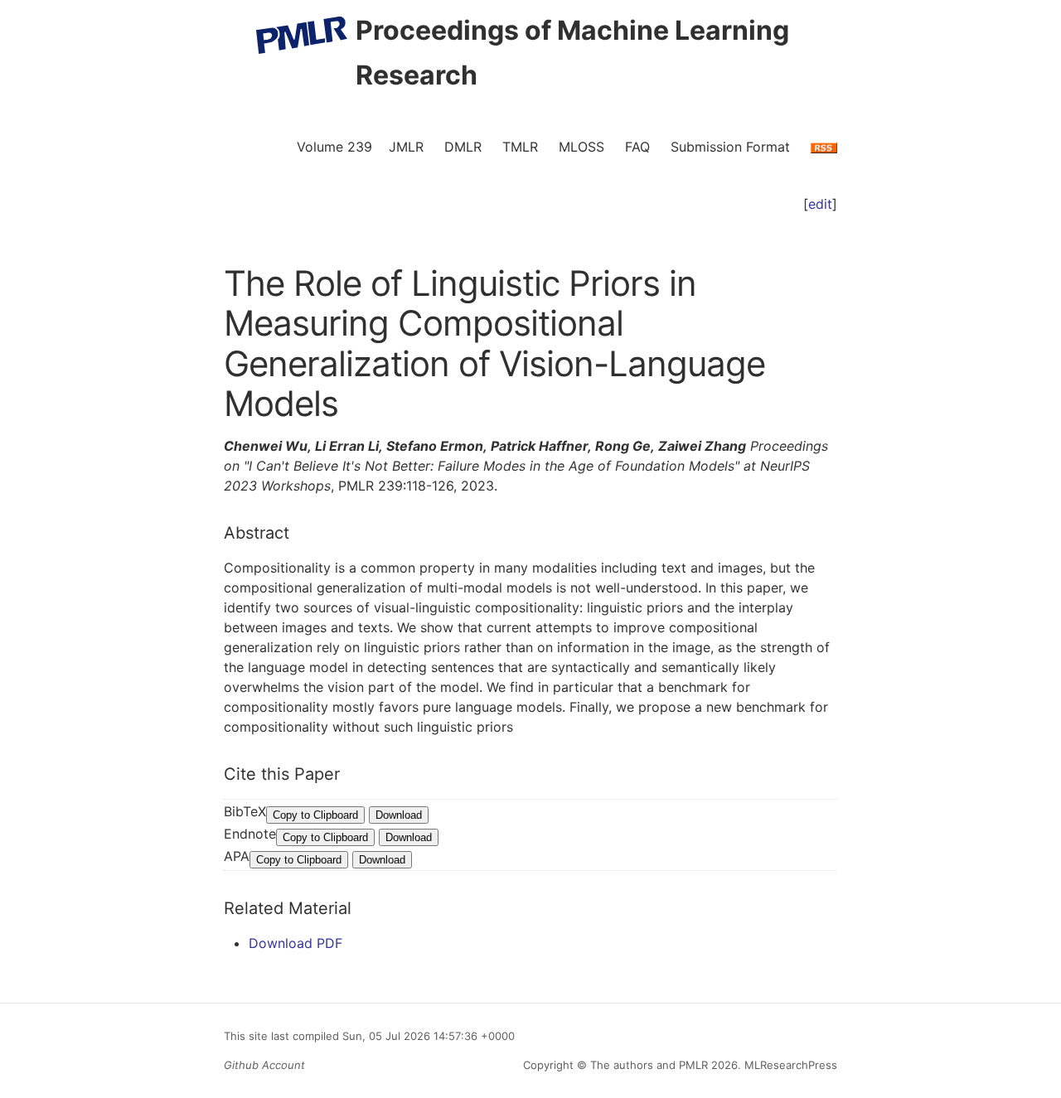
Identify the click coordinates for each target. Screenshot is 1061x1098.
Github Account (264, 1064)
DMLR (463, 146)
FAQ (637, 146)
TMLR (520, 146)
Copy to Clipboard (315, 815)
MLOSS (581, 146)
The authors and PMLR (649, 1064)
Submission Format (730, 146)
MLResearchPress (789, 1064)
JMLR (406, 146)
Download (398, 815)
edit (820, 204)
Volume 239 (334, 146)
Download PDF (295, 943)
